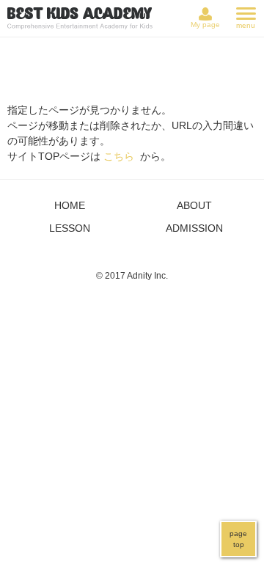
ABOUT (194, 205)
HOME (69, 205)
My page (205, 25)
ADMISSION (194, 228)
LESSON (69, 228)
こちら (118, 156)
